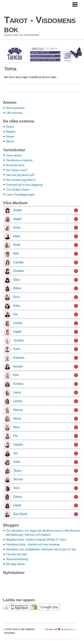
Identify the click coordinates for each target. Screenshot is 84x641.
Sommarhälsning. (17, 559)
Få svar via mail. (16, 554)
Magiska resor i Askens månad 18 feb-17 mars (36, 539)
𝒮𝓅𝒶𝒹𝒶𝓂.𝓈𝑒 (69, 629)
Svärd (10, 126)
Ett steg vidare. (15, 564)
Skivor (10, 141)
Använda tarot (15, 165)
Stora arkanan (15, 107)
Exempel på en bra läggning (24, 184)
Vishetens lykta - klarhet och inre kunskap (33, 544)
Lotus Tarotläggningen (20, 194)
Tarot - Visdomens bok (40, 24)
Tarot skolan (14, 155)
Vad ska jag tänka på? (20, 175)
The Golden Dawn (18, 189)
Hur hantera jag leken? (21, 179)
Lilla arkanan (14, 112)
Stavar (10, 136)
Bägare (10, 131)
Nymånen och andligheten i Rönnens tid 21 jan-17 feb (41, 549)
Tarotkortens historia (19, 160)
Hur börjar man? (16, 170)
